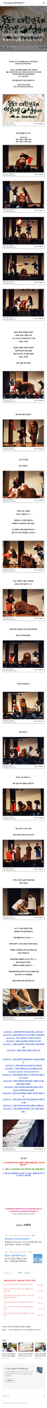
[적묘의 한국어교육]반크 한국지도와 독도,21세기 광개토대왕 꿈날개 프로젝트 (19, 1296)
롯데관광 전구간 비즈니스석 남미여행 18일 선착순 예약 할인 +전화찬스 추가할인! (23, 1243)
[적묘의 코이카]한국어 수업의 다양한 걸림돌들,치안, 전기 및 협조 (18, 1290)
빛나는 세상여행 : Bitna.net (11, 1403)
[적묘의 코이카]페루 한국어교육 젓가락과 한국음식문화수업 (18, 1308)
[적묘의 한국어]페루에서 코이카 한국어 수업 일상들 (18, 1284)
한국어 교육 (21, 1280)
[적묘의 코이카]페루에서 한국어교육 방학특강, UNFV (18, 1302)
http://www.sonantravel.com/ (16, 1252)
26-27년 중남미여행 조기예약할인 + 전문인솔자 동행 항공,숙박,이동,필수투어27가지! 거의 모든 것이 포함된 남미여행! (17, 1259)
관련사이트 (5, 1396)
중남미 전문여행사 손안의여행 (16, 1255)
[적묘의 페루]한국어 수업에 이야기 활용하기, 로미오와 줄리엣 (19, 1314)
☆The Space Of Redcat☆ (13, 3)
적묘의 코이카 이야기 (10, 1280)
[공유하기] (9, 1273)
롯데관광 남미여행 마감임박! (17, 1238)
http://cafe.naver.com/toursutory (18, 1235)
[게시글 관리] (12, 1273)
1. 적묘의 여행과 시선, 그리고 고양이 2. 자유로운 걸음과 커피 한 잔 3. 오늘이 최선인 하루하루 (19, 1373)
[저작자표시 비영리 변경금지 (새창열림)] (28, 1273)
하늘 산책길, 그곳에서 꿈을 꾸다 (12, 1400)
